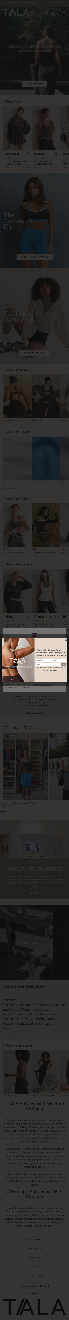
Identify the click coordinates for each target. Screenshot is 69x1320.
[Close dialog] (66, 640)
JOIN (63, 664)
